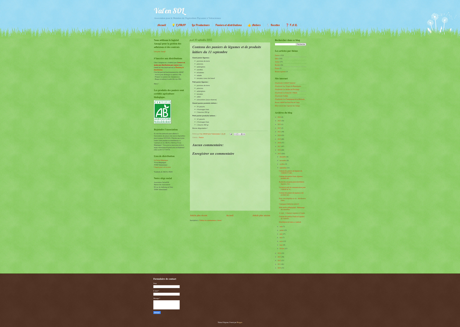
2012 (279, 260)
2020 (279, 135)
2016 (279, 150)
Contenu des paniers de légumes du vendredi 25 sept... (290, 172)
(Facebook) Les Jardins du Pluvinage (287, 89)
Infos (276, 58)
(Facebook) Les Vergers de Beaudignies (288, 86)
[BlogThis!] (237, 134)
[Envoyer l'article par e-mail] (230, 134)
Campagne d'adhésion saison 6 (289, 204)
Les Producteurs (200, 25)
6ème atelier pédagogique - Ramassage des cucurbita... (292, 208)
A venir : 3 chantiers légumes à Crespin (292, 213)
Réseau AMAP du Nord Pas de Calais (287, 102)
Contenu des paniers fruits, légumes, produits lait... (291, 177)
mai (281, 237)
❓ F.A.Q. (291, 25)
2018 (279, 142)
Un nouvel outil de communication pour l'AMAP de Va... (292, 188)
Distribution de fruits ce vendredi (290, 222)
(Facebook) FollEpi (281, 96)
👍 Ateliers (253, 25)
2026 (279, 117)
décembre (283, 157)
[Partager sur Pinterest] (244, 134)
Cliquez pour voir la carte (162, 167)
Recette (277, 65)
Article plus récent (198, 215)
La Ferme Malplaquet (161, 160)
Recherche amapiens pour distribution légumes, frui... (291, 183)
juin (281, 234)
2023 (279, 124)
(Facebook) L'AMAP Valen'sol (285, 83)
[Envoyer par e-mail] (235, 134)
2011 (279, 264)
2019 (279, 139)
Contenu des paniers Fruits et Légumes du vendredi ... (292, 217)
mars (281, 245)
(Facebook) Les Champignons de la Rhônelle (290, 99)
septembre (283, 168)
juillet (282, 230)
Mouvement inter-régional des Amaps (287, 106)
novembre (283, 160)
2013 (279, 257)
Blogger (239, 322)
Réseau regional (280, 71)
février (282, 248)
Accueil (161, 25)
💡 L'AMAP (179, 25)
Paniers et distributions (228, 25)
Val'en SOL (169, 10)
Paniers (201, 137)
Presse (277, 68)
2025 (279, 120)
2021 (279, 131)
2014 (279, 253)
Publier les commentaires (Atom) (210, 220)
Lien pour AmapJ (159, 51)
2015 (279, 153)
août (281, 226)
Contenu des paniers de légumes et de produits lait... (291, 194)
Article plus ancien (261, 215)
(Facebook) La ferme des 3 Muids (286, 93)
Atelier (277, 62)
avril (281, 241)
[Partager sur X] (239, 134)
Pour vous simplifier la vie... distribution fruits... (292, 199)
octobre (282, 164)
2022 (279, 128)
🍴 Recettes (273, 25)
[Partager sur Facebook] (242, 134)
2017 (279, 146)
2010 (279, 268)
